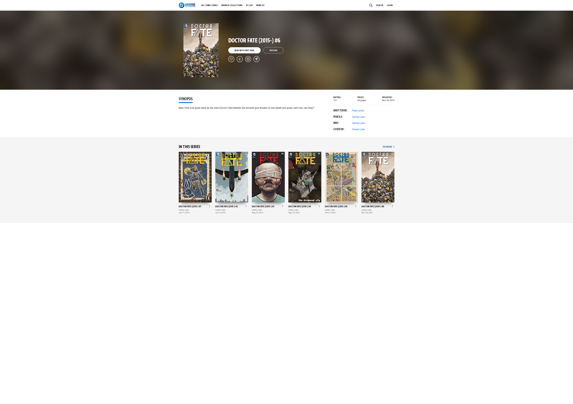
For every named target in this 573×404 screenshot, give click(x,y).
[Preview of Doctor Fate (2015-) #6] (201, 50)
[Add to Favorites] (231, 59)
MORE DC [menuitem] (260, 5)
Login (390, 5)
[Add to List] (240, 59)
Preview (273, 50)
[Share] (256, 59)
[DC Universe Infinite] (187, 5)
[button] (371, 5)
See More (388, 146)
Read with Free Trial (244, 50)
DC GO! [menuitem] (249, 5)
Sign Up (379, 5)
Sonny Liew (358, 116)
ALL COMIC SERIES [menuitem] (209, 5)
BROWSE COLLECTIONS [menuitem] (232, 5)
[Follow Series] (248, 59)
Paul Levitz (358, 110)
